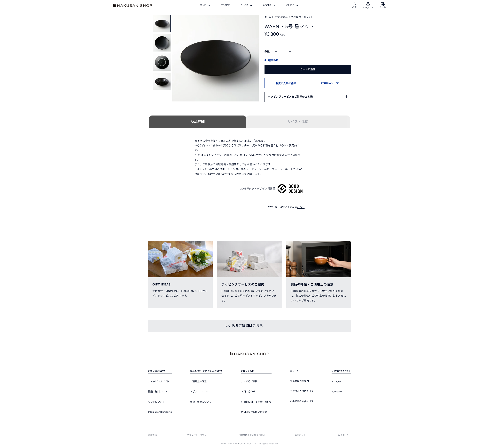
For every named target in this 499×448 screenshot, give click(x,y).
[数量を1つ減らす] (276, 51)
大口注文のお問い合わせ (254, 412)
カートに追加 (307, 69)
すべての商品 (281, 17)
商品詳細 (198, 121)
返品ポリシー (301, 435)
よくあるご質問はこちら (243, 326)
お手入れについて (199, 391)
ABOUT (267, 5)
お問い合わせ (248, 391)
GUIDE (290, 5)
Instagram (337, 381)
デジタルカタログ (299, 391)
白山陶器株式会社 (299, 401)
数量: (267, 51)
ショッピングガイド (158, 381)
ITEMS (202, 5)
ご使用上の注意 (198, 381)
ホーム (268, 17)
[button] (286, 83)
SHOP (244, 5)
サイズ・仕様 (298, 121)
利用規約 (152, 435)
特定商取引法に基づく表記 (252, 435)
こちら (301, 206)
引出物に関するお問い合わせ (256, 401)
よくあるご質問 (249, 381)
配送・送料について (158, 391)
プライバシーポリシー (197, 435)
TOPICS (225, 5)
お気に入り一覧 (330, 83)
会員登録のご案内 (299, 381)
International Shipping (160, 412)
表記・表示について (200, 401)
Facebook (337, 391)
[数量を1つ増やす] (290, 51)
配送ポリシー (344, 435)
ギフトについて (156, 401)
